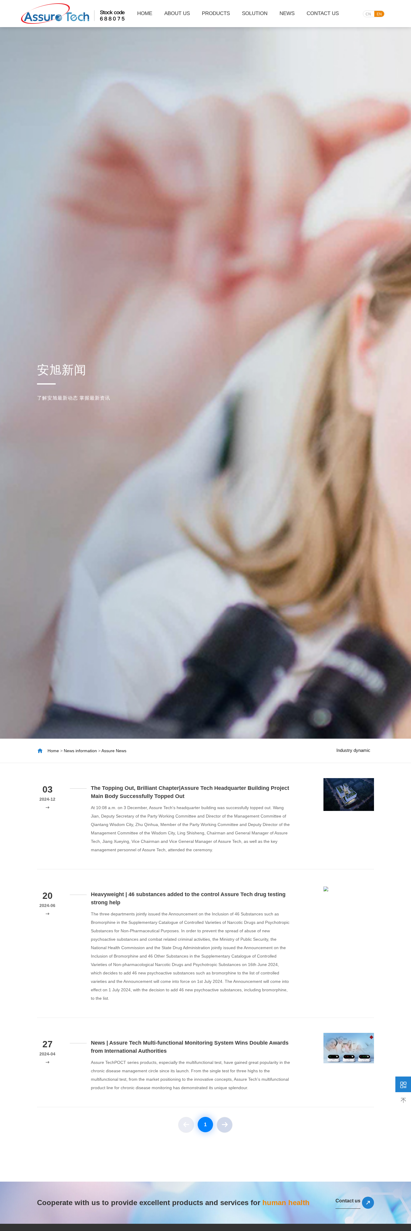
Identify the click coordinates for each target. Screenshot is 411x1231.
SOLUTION (254, 13)
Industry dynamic (353, 750)
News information (80, 750)
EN (379, 14)
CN (368, 14)
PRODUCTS (216, 13)
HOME (144, 13)
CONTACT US (323, 13)
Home (53, 750)
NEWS (287, 13)
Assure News (113, 750)
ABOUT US (177, 13)
